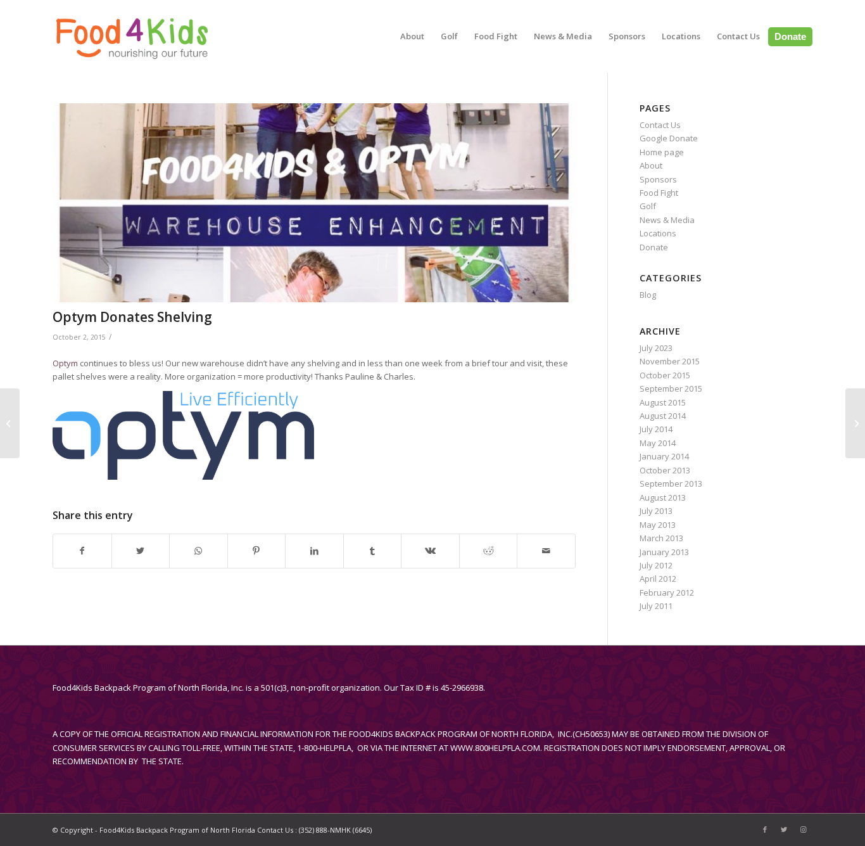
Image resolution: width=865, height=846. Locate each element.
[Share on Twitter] (141, 550)
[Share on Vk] (430, 550)
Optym (65, 363)
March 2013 (661, 538)
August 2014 (663, 415)
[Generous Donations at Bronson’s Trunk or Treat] (855, 423)
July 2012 (656, 565)
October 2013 (665, 470)
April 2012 (658, 578)
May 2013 (658, 524)
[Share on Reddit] (488, 550)
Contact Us (660, 125)
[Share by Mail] (546, 550)
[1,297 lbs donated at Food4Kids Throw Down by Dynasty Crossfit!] (10, 423)
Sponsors (658, 179)
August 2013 (663, 497)
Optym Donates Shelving (132, 317)
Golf (648, 206)
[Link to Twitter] (783, 829)
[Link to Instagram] (802, 829)
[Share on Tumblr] (372, 550)
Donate (654, 247)
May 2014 (658, 443)
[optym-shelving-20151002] (314, 202)
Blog (648, 294)
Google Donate (669, 138)
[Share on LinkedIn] (314, 550)
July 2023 (656, 348)
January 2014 (664, 456)
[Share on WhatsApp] (198, 550)
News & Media (667, 220)
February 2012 (667, 592)
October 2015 (665, 375)
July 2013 (656, 510)
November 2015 (670, 361)
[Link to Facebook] (764, 829)
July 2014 (656, 429)
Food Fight (659, 192)
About (651, 165)
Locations (658, 233)
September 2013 (671, 483)
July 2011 (656, 606)
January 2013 (664, 552)
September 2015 (671, 388)
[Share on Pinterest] (257, 550)
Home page (662, 152)
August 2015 (663, 402)
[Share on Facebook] (82, 550)
